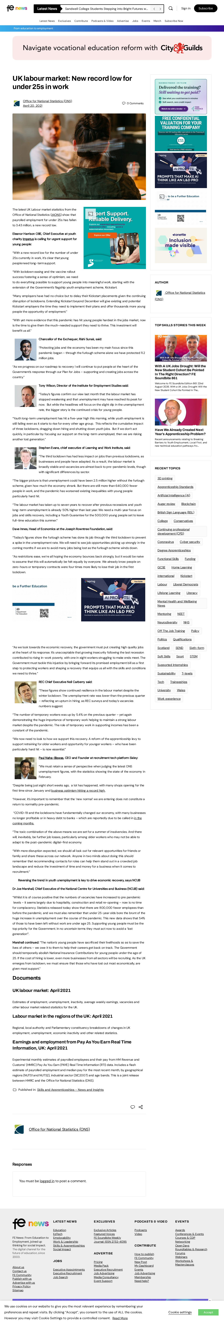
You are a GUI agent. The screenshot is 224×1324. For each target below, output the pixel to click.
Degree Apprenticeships (174, 550)
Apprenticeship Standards (175, 487)
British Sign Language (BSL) (176, 512)
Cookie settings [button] (180, 1312)
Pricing (98, 1262)
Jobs (135, 21)
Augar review (166, 504)
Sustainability (167, 673)
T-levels (187, 673)
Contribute (81, 21)
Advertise (123, 21)
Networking (182, 1241)
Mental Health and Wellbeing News (177, 603)
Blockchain (188, 504)
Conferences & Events (189, 1234)
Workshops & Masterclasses (184, 1263)
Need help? (142, 1281)
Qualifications (182, 639)
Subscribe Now (174, 21)
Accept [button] (208, 1312)
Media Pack (101, 1265)
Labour (162, 584)
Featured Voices (104, 1234)
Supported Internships (173, 665)
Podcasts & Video (102, 21)
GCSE (161, 567)
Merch (157, 21)
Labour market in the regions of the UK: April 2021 (62, 1016)
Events (146, 21)
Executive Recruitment (67, 1273)
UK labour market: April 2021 (41, 990)
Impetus (28, 239)
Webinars (181, 1257)
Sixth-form (196, 648)
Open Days (182, 1245)
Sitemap (17, 1290)
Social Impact (62, 1249)
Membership (143, 1277)
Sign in (186, 8)
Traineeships (178, 682)
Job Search (60, 1277)
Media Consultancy (106, 1277)
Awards (180, 1230)
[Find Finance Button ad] (181, 96)
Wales (181, 690)
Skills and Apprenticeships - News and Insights (70, 1090)
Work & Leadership (65, 1241)
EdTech (57, 1234)
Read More (120, 1318)
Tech (161, 682)
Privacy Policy (21, 1286)
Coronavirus (166, 542)
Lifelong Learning (169, 593)
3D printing (165, 478)
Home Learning (182, 567)
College (163, 521)
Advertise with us (23, 1283)
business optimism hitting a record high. (78, 790)
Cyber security (190, 542)
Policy (195, 631)
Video (138, 1234)
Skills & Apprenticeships (69, 1245)
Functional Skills (168, 559)
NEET (181, 614)
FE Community (22, 1275)
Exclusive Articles (105, 1230)
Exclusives (64, 21)
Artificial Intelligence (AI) (174, 495)
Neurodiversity (167, 622)
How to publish (144, 1254)
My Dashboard (144, 1265)
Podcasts (141, 1230)
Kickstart (186, 576)
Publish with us (22, 1279)
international (166, 576)
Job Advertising (104, 1273)
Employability (62, 1238)
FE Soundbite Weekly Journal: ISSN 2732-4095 (110, 1239)
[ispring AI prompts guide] (113, 619)
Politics (162, 639)
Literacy (192, 593)
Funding (190, 559)
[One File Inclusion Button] (181, 245)
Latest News (47, 21)
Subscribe (206, 8)
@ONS (56, 215)
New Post (141, 1262)
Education (59, 1230)
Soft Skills (164, 656)
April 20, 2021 (32, 106)
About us (18, 1267)
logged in (47, 1181)
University (164, 690)
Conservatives (183, 521)
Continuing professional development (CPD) (173, 531)
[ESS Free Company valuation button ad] (181, 133)
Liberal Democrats (185, 584)
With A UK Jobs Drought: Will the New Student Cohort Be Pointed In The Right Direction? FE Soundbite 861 (107, 9)
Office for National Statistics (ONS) (47, 101)
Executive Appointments (69, 1269)
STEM (194, 656)
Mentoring (164, 614)
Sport (180, 656)
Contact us (19, 1271)
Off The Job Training (171, 631)
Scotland (164, 648)
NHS (186, 622)
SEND (179, 648)
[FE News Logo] (17, 8)
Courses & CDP (185, 1238)
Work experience (169, 699)
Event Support (103, 1281)
